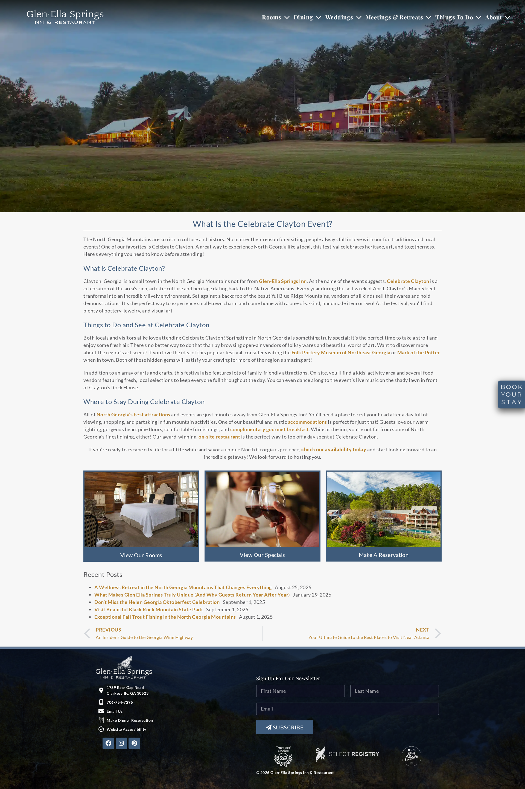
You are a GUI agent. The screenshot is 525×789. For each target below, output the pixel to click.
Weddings (339, 17)
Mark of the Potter (418, 352)
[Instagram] (121, 743)
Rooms (271, 17)
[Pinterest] (134, 743)
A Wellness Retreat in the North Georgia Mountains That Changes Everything (183, 587)
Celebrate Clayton (408, 281)
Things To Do (454, 17)
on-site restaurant (219, 437)
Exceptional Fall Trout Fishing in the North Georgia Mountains (165, 617)
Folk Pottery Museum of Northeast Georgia (340, 352)
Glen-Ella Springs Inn (283, 281)
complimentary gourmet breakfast (269, 429)
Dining (303, 17)
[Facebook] (108, 743)
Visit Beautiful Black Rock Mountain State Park (148, 609)
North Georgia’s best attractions (133, 414)
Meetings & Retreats (394, 17)
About (493, 17)
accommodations (307, 422)
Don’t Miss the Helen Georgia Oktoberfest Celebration (157, 602)
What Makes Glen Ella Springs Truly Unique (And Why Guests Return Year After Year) (192, 595)
